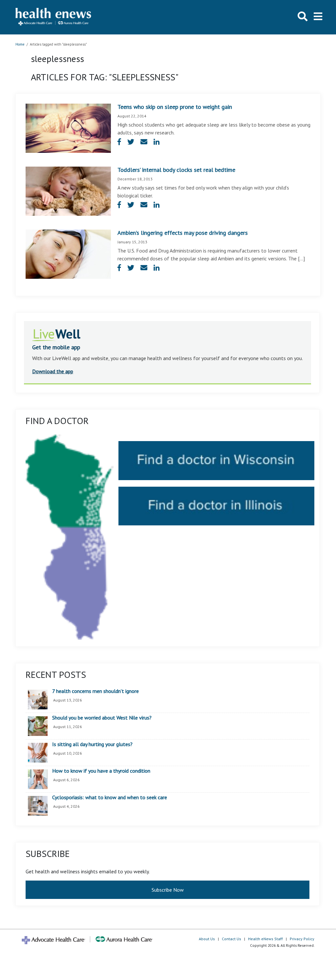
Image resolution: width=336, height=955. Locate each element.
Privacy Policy (302, 938)
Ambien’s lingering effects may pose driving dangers (182, 232)
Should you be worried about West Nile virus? (102, 718)
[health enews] (53, 17)
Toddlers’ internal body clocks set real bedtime (176, 169)
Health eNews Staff (265, 938)
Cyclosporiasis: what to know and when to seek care (109, 798)
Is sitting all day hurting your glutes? (92, 744)
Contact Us (231, 938)
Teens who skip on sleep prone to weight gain (174, 107)
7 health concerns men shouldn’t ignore (95, 691)
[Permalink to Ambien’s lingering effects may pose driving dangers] (68, 253)
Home (20, 44)
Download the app (52, 371)
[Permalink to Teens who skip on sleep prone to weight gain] (68, 127)
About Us (207, 938)
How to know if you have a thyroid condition (101, 771)
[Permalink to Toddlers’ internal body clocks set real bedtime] (68, 190)
